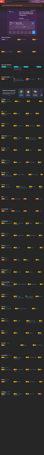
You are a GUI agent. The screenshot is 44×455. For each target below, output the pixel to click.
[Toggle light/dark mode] (33, 1)
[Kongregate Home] (1, 1)
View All (12, 77)
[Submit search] (29, 1)
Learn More (33, 10)
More (9, 95)
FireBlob (24, 26)
